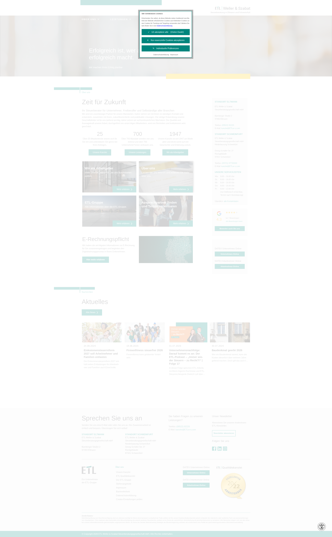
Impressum (174, 55)
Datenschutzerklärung (164, 26)
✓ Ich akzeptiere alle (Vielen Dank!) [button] (166, 32)
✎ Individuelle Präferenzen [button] (166, 48)
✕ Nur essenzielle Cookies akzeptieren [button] (166, 40)
